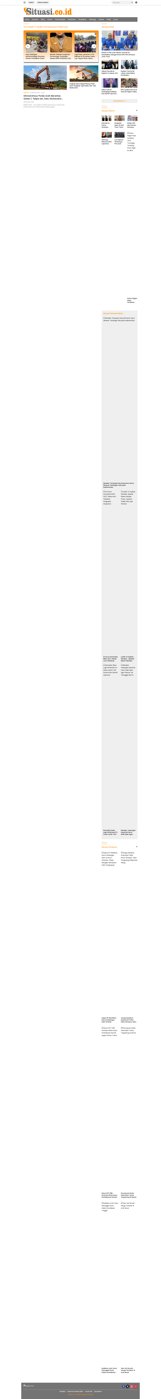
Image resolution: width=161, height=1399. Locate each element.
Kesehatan (72, 19)
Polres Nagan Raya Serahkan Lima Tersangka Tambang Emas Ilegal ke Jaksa (132, 300)
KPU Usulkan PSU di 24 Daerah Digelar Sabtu (129, 91)
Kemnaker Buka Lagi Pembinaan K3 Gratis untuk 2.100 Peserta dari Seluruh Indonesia (110, 832)
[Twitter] (127, 1387)
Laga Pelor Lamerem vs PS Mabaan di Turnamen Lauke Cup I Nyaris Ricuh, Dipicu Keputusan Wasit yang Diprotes (84, 56)
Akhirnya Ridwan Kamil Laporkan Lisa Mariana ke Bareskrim (106, 142)
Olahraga (92, 19)
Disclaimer (98, 1391)
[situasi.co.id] (48, 11)
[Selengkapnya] (136, 110)
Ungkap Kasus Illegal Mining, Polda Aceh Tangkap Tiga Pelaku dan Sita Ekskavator (83, 86)
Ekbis (43, 19)
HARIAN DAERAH (42, 2)
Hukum (49, 19)
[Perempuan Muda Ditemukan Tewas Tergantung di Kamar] (129, 1109)
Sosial (115, 19)
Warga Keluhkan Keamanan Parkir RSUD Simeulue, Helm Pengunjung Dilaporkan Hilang (128, 1020)
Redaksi (62, 1391)
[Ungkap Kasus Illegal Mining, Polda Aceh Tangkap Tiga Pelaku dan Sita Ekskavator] (84, 73)
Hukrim (26, 93)
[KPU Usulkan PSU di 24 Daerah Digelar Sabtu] (129, 83)
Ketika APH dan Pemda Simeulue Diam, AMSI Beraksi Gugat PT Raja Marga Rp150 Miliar (131, 125)
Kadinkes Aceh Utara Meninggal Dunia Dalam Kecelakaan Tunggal (109, 1370)
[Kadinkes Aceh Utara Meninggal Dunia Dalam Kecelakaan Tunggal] (110, 1284)
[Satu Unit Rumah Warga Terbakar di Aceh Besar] (129, 1284)
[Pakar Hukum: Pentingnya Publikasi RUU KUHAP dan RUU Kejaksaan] (110, 83)
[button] (132, 2)
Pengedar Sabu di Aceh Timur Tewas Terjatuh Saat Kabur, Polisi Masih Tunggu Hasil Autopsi (119, 125)
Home (27, 19)
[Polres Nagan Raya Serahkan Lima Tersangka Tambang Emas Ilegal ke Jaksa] (132, 214)
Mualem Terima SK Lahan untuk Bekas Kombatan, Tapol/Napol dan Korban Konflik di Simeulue (128, 73)
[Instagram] (131, 1387)
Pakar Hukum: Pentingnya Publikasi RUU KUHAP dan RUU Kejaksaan (109, 92)
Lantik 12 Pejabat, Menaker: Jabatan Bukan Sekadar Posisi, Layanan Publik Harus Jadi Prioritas (127, 659)
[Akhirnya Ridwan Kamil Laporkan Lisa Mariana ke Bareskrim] (107, 135)
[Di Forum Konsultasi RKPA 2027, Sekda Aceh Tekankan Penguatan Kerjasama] (110, 572)
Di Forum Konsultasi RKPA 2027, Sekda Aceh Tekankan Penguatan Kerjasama (110, 659)
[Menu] (25, 2)
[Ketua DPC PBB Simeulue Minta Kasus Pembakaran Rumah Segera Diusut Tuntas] (110, 1109)
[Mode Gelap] (136, 2)
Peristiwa (35, 19)
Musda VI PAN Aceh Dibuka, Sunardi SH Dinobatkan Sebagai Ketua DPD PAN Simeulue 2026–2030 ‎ (118, 55)
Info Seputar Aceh (29, 102)
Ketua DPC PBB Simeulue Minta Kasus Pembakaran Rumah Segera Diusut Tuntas (109, 1195)
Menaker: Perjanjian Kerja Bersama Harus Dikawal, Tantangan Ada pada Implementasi (118, 485)
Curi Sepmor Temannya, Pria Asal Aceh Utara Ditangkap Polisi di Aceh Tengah (119, 142)
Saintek (101, 19)
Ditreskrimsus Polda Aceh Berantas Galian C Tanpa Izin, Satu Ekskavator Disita (43, 98)
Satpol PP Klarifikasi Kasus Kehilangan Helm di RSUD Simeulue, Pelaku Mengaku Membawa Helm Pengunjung (109, 1020)
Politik (109, 19)
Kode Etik (88, 1391)
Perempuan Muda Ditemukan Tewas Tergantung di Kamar (129, 1195)
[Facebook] (123, 1387)
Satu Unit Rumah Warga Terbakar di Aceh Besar (128, 1370)
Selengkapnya (118, 101)
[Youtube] (135, 1387)
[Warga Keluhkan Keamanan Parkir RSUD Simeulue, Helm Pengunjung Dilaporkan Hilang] (129, 934)
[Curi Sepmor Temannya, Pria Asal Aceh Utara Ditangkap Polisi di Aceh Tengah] (119, 135)
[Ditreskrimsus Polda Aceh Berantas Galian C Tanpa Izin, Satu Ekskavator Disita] (45, 77)
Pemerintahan (60, 19)
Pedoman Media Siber (75, 1391)
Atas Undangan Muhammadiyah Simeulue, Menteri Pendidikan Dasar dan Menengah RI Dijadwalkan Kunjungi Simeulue (35, 56)
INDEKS (31, 2)
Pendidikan (82, 19)
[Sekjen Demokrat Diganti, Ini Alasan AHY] (110, 64)
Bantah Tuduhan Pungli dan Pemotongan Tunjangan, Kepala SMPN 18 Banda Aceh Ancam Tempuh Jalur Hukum (60, 56)
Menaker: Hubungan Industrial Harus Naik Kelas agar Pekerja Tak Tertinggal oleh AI (128, 832)
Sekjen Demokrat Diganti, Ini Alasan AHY (110, 72)
